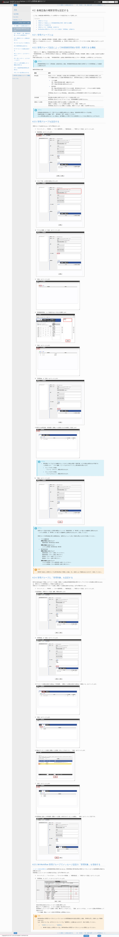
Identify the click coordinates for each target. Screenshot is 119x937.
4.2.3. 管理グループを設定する (45, 121)
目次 (15, 5)
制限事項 (59, 925)
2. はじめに (15, 17)
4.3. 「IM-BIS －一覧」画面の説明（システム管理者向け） (22, 34)
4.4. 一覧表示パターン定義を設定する (22, 39)
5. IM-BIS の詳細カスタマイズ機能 (21, 75)
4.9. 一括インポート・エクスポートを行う (22, 59)
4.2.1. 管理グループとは (42, 35)
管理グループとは (42, 21)
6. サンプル (15, 78)
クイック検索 (97, 2)
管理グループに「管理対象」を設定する (48, 27)
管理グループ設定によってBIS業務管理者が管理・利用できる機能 (55, 23)
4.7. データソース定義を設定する (22, 49)
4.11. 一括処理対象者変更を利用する (21, 68)
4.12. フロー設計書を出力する (21, 72)
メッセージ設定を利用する (39, 869)
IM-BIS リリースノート (48, 925)
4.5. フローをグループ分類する (22, 43)
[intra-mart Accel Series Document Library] (5, 2)
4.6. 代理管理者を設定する (20, 46)
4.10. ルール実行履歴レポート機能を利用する (21, 63)
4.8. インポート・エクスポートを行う (22, 54)
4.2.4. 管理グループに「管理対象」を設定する (52, 577)
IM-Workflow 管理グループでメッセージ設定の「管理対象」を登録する (56, 29)
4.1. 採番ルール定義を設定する (22, 25)
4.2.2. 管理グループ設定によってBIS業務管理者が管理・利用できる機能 (64, 47)
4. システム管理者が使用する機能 (21, 22)
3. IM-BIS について (17, 20)
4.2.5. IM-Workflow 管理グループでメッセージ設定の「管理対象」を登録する (66, 864)
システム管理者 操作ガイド (28, 1)
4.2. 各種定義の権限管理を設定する (22, 29)
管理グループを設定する (44, 25)
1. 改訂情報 (15, 14)
